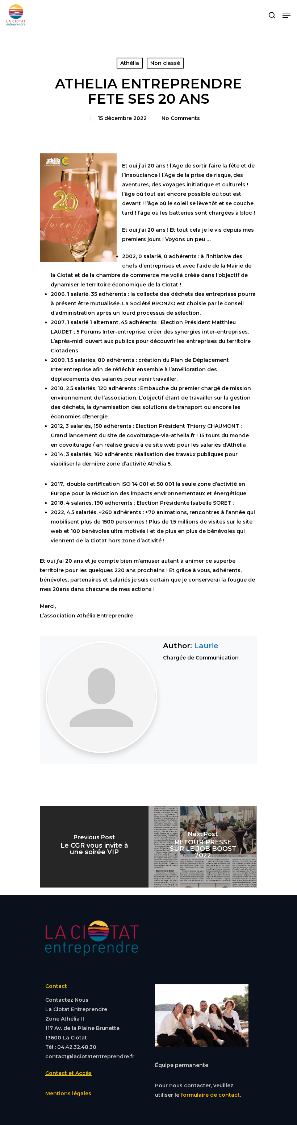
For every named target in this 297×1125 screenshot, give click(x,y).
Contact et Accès (68, 1073)
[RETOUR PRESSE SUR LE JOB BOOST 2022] (202, 847)
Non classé (165, 63)
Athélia (129, 63)
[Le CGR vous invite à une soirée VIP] (94, 847)
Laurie (206, 645)
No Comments (181, 118)
